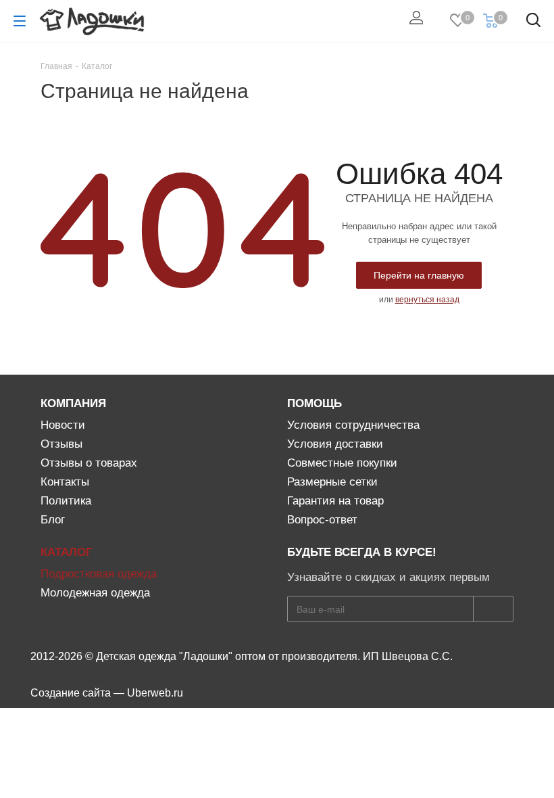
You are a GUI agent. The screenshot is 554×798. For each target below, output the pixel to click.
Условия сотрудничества (353, 425)
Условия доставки (335, 444)
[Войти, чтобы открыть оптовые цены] (419, 21)
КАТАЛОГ (67, 552)
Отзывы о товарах (89, 462)
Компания (73, 403)
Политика (66, 500)
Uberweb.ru (155, 693)
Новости (63, 425)
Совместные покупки (342, 462)
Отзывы (61, 444)
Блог (53, 519)
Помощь (314, 403)
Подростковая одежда (99, 573)
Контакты (65, 481)
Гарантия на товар (335, 500)
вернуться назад (427, 299)
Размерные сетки (332, 481)
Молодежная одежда (95, 592)
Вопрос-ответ (322, 519)
